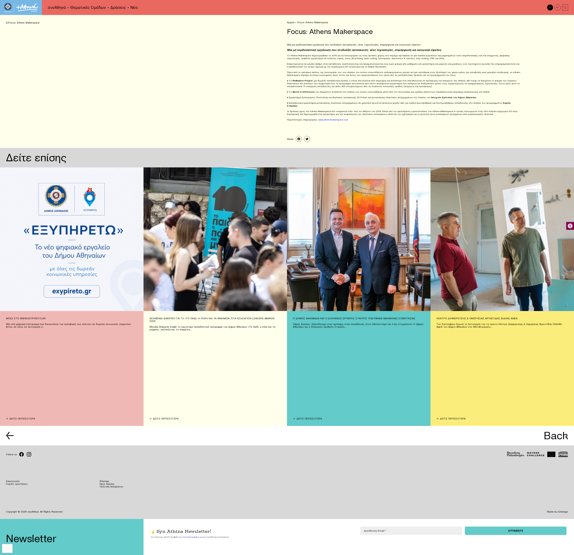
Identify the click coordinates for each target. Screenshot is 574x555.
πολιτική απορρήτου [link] (190, 537)
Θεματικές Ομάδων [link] (88, 7)
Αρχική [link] (290, 22)
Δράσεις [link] (118, 7)
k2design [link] (563, 511)
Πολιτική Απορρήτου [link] (111, 486)
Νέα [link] (134, 7)
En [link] (558, 7)
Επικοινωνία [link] (13, 481)
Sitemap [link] (104, 481)
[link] (570, 226)
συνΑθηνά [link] (57, 7)
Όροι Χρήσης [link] (107, 483)
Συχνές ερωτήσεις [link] (17, 483)
